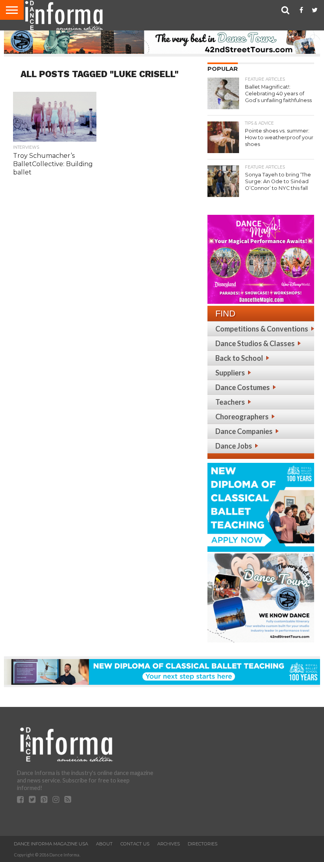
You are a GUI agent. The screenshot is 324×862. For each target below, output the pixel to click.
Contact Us (135, 844)
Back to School (239, 358)
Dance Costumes (242, 387)
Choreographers (242, 416)
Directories (202, 844)
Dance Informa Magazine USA (51, 844)
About (104, 844)
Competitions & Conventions (261, 328)
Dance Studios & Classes (255, 343)
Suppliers (230, 372)
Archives (168, 844)
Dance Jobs (233, 445)
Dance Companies (244, 431)
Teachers (230, 402)
